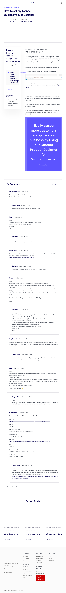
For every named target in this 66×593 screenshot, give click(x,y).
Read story (7, 539)
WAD (50, 558)
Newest (54, 184)
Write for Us (39, 571)
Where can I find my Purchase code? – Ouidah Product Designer (53, 534)
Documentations (27, 571)
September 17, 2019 (9, 531)
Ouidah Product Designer (11, 7)
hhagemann (13, 412)
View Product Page (10, 96)
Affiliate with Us (40, 573)
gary (10, 368)
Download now (44, 165)
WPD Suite (51, 560)
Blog (24, 560)
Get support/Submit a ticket (27, 575)
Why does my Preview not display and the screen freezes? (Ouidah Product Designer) (11, 534)
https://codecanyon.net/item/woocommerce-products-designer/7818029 (29, 421)
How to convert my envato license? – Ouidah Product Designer (32, 534)
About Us (25, 556)
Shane (11, 278)
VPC (50, 556)
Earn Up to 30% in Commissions (40, 577)
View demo (10, 89)
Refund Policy (39, 556)
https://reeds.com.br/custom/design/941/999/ (21, 257)
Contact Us (26, 569)
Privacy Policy (39, 558)
